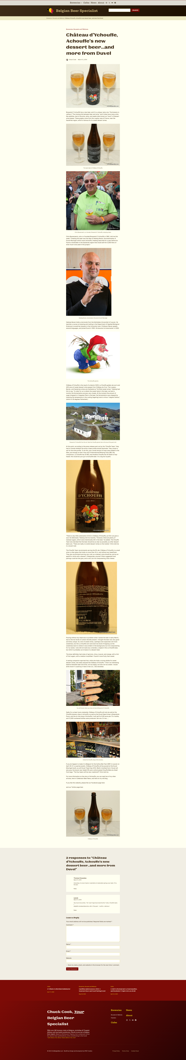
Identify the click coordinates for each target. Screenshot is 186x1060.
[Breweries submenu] (81, 2)
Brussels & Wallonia (116, 1015)
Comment (70, 925)
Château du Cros (101, 387)
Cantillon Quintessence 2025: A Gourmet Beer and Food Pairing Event (92, 990)
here (73, 778)
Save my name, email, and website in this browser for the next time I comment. (93, 965)
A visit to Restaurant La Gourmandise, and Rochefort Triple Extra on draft (124, 990)
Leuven (115, 764)
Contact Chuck (135, 1051)
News (129, 1010)
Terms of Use (125, 1051)
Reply (75, 888)
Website (68, 958)
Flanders (113, 1018)
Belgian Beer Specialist (77, 11)
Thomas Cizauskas (80, 878)
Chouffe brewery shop (73, 714)
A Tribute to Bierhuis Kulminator (58, 989)
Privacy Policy (116, 1051)
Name (68, 944)
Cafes (48, 986)
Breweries (49, 18)
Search (135, 10)
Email (68, 951)
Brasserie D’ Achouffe (73, 112)
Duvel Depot (103, 714)
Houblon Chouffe (98, 454)
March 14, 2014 (78, 899)
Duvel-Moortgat (71, 240)
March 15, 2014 (77, 880)
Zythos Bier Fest (101, 764)
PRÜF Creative (88, 1051)
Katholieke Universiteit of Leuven (104, 322)
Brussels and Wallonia (58, 18)
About (129, 1015)
